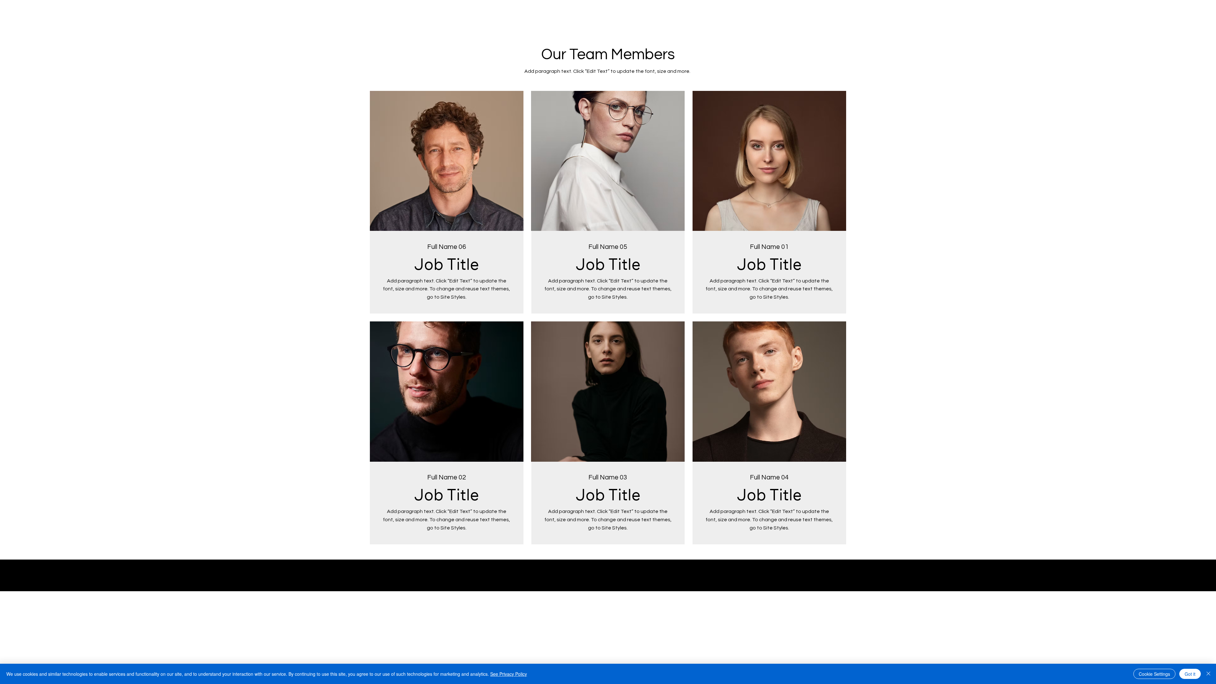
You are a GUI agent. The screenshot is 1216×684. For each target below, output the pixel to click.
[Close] (1208, 674)
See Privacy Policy (508, 674)
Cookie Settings (1154, 674)
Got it (1190, 674)
